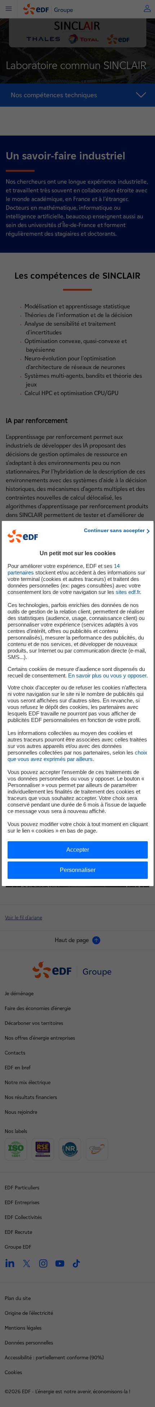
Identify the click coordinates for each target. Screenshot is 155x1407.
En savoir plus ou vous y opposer (107, 675)
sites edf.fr (128, 592)
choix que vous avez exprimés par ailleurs (77, 755)
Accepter (77, 850)
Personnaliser (78, 870)
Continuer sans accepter (114, 530)
